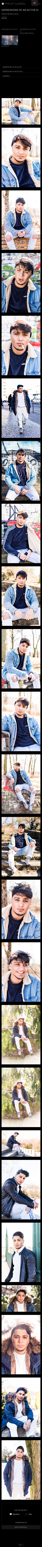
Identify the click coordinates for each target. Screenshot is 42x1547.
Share (30, 1514)
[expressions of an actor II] (29, 31)
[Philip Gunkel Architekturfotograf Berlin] (14, 3)
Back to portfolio (21, 1527)
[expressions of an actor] (11, 29)
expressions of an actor (12, 67)
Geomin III (5, 46)
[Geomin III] (10, 40)
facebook (15, 14)
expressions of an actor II (13, 71)
